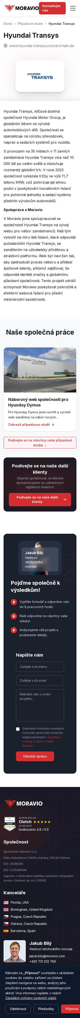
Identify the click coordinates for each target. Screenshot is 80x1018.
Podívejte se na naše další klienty (37, 499)
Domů (8, 23)
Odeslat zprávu (35, 756)
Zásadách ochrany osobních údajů (30, 998)
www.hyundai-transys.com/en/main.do (41, 45)
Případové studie (30, 23)
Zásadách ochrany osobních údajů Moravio (41, 741)
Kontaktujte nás (51, 8)
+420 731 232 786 (42, 961)
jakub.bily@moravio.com (47, 956)
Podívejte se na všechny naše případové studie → (40, 442)
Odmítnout (18, 1009)
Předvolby (46, 1009)
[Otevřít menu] (72, 8)
